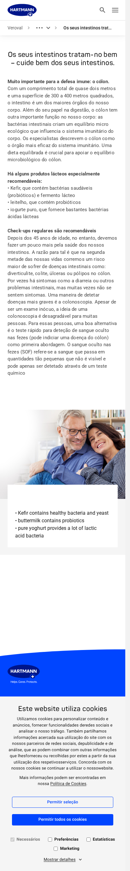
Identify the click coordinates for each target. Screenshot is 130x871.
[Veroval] (22, 10)
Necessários (28, 839)
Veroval (15, 27)
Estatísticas (104, 839)
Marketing (69, 848)
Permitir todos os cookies (62, 819)
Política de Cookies (68, 784)
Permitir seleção (62, 802)
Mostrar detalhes (59, 859)
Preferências (66, 839)
